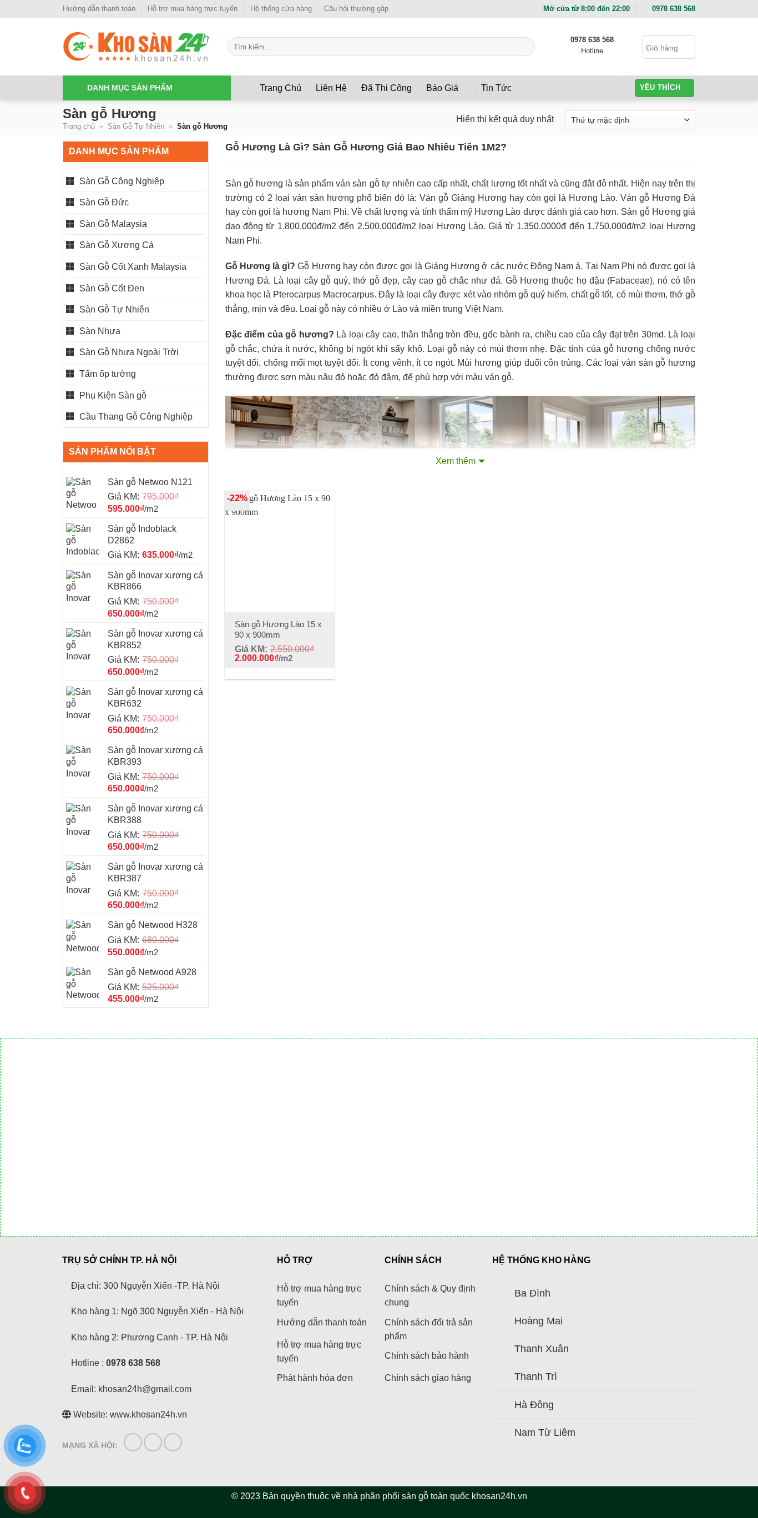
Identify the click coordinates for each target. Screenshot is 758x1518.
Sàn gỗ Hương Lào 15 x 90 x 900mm (278, 629)
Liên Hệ (331, 88)
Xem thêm (456, 461)
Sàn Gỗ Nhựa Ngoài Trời (129, 352)
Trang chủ (79, 126)
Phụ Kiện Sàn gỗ (112, 395)
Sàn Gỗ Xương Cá (116, 245)
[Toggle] (200, 181)
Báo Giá (442, 88)
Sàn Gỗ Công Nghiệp (121, 181)
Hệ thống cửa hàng (281, 8)
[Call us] (173, 1442)
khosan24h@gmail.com (144, 1389)
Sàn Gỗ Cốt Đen (111, 288)
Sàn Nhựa (99, 331)
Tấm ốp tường (107, 374)
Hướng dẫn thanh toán (99, 8)
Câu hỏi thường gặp (356, 8)
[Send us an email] (153, 1442)
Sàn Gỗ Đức (104, 202)
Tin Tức (496, 88)
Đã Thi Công (386, 88)
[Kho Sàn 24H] (137, 46)
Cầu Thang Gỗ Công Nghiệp (136, 416)
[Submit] (525, 46)
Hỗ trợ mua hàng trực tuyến (192, 8)
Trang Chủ (280, 88)
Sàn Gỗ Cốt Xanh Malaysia (132, 266)
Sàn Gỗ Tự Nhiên (136, 126)
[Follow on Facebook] (133, 1442)
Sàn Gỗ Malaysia (113, 224)
